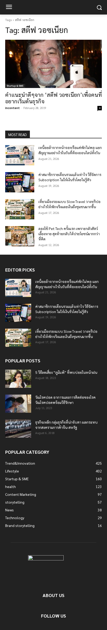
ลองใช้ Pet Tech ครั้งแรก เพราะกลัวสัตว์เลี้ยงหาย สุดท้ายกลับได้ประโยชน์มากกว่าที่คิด (69, 233)
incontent (12, 108)
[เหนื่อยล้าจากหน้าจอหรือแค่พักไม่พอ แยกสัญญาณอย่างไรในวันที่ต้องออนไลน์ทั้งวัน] (19, 155)
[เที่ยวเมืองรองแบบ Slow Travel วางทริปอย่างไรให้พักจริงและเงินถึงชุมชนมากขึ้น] (19, 209)
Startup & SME (15, 85)
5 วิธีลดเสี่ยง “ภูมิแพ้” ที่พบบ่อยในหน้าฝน (66, 372)
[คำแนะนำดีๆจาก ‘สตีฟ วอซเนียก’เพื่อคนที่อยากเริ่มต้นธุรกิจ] (53, 64)
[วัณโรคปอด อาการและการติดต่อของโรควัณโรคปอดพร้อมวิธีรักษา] (18, 404)
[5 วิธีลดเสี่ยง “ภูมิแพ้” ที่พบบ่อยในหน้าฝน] (18, 379)
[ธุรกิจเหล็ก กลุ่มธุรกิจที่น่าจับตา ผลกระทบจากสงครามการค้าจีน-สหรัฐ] (18, 428)
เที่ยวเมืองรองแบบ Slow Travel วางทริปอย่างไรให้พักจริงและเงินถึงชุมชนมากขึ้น (69, 204)
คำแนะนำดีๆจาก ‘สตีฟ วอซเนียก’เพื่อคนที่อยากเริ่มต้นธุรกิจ (53, 98)
